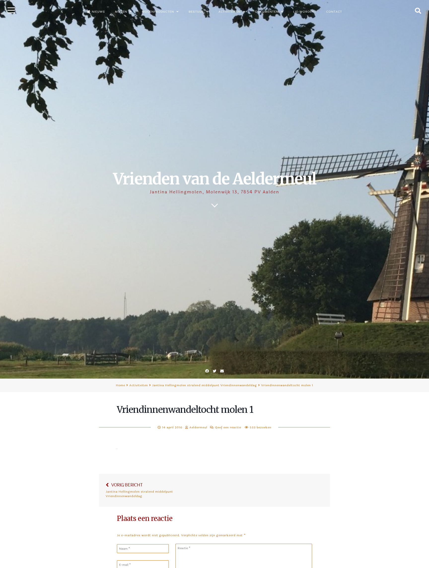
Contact (334, 11)
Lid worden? (304, 11)
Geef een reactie (228, 427)
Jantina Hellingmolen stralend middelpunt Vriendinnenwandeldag (204, 385)
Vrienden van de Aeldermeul (214, 179)
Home (120, 385)
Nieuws (98, 11)
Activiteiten (138, 385)
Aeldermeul (198, 427)
